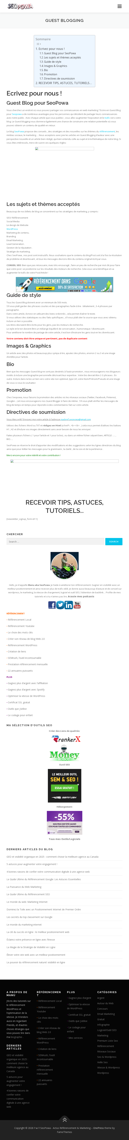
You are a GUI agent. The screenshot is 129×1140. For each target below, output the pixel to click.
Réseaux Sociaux (106, 1051)
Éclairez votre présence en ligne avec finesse (31, 939)
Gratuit (101, 1019)
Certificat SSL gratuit (19, 702)
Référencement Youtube (21, 626)
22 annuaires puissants (20, 670)
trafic (107, 117)
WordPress (12, 228)
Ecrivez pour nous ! (51, 49)
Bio (46, 70)
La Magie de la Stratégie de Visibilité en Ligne (31, 947)
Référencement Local (19, 619)
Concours (102, 1008)
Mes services (76, 1037)
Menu (119, 6)
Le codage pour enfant (20, 715)
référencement (107, 131)
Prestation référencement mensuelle (28, 664)
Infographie (103, 1024)
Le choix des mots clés (20, 632)
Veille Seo (102, 1062)
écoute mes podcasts (81, 596)
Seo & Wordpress (106, 1056)
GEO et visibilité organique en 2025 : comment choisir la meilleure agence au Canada (52, 856)
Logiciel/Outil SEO (107, 1030)
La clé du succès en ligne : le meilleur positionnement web (38, 932)
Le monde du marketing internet (24, 924)
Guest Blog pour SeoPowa (60, 53)
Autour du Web (105, 1003)
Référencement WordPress (22, 645)
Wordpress (103, 1072)
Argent (100, 997)
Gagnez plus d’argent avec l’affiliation (28, 683)
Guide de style (52, 62)
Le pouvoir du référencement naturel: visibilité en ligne (36, 962)
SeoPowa (57, 103)
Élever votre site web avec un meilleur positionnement (36, 954)
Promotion (50, 74)
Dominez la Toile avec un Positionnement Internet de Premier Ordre (44, 909)
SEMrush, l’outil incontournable (24, 657)
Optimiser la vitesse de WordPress (26, 696)
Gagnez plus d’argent (80, 997)
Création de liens (17, 651)
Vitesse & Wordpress (108, 1067)
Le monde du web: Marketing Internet (27, 901)
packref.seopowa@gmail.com (76, 419)
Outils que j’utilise (17, 708)
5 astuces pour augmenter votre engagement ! (32, 864)
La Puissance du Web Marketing (24, 886)
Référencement (105, 1046)
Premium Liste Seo (107, 1040)
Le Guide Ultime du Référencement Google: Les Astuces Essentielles (44, 879)
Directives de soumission (59, 78)
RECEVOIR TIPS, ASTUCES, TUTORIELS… (65, 83)
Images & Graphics (55, 66)
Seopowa (17, 114)
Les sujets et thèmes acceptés (62, 57)
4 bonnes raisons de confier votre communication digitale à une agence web (48, 871)
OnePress (98, 1128)
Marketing (102, 1035)
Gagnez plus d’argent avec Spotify (26, 689)
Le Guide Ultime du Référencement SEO (28, 894)
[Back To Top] (65, 1120)
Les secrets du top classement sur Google (29, 917)
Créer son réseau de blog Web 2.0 (26, 638)
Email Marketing (106, 1013)
